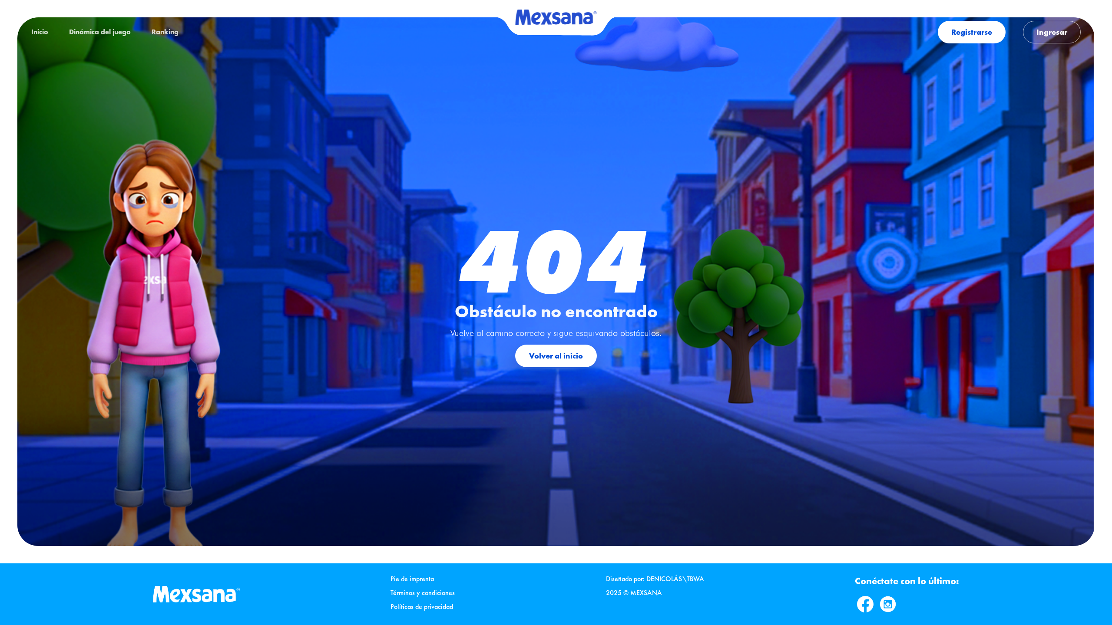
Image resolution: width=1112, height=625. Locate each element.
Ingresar (1051, 32)
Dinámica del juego (100, 31)
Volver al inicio (556, 356)
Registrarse (971, 32)
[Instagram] (887, 604)
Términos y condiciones (423, 592)
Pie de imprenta (412, 578)
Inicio (39, 31)
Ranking (165, 31)
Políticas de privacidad (422, 606)
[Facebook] (865, 604)
